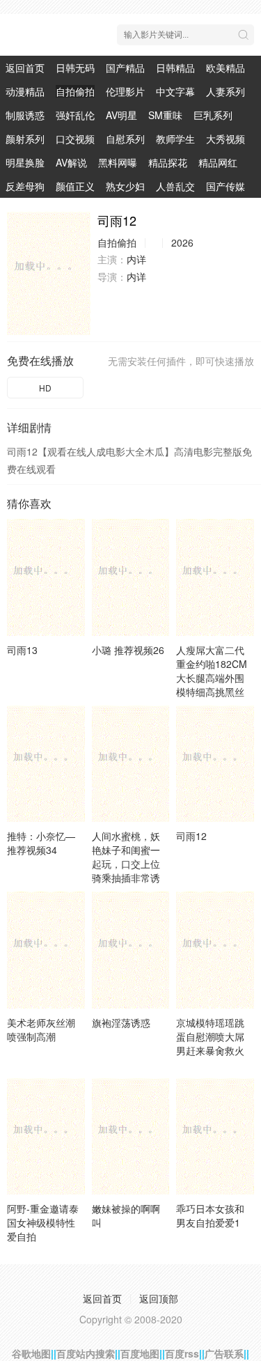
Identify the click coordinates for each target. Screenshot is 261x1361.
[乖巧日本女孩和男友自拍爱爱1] (215, 1136)
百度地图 (139, 1353)
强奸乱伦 (75, 115)
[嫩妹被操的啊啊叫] (131, 1136)
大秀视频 (225, 138)
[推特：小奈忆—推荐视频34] (46, 764)
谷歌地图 (31, 1353)
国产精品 (125, 67)
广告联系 (224, 1353)
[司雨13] (46, 577)
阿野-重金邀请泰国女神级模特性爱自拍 (43, 1222)
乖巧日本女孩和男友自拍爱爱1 (210, 1215)
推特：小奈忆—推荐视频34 (41, 843)
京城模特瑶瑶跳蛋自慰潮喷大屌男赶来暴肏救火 (210, 1036)
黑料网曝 (117, 162)
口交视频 (75, 138)
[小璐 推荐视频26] (131, 577)
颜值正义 (75, 186)
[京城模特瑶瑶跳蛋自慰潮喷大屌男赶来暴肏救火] (215, 950)
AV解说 (71, 162)
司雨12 (191, 836)
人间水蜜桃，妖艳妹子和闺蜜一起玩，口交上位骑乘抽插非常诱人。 (126, 864)
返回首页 (25, 67)
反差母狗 (25, 186)
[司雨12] (48, 273)
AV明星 (121, 115)
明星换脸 (25, 162)
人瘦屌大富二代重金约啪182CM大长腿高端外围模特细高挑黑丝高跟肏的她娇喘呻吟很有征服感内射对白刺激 (211, 691)
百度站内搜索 (85, 1353)
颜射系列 (25, 138)
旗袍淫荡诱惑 (121, 1022)
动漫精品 (25, 91)
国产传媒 (225, 186)
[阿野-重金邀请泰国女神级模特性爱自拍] (46, 1136)
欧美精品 (225, 67)
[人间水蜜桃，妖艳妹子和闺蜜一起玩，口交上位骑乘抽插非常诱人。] (131, 764)
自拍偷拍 (75, 91)
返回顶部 (158, 1298)
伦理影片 (125, 91)
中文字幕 (175, 91)
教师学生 (175, 138)
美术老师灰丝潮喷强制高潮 (41, 1029)
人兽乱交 (175, 186)
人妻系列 (225, 91)
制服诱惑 (25, 115)
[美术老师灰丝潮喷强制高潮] (46, 950)
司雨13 (22, 650)
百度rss (182, 1353)
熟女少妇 (125, 186)
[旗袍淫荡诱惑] (131, 950)
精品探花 (167, 162)
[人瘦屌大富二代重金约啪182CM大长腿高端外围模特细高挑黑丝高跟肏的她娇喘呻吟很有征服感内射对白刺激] (215, 577)
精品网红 (217, 162)
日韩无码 (75, 67)
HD (45, 388)
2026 (182, 242)
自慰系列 (125, 138)
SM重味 (165, 115)
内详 (136, 259)
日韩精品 (175, 67)
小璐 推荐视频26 (128, 650)
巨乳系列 (212, 115)
